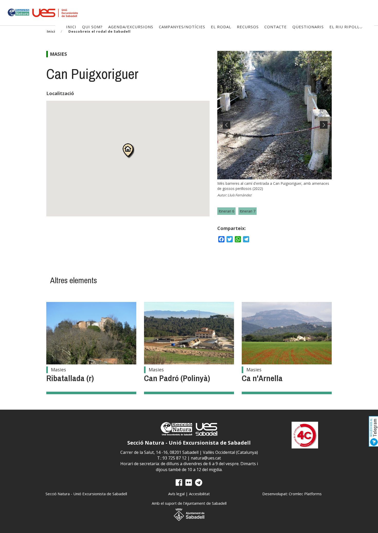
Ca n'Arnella (262, 378)
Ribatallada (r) (70, 378)
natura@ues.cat (206, 458)
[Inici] (18, 12)
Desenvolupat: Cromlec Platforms (292, 493)
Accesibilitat (199, 493)
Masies (58, 54)
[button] (128, 151)
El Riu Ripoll (344, 26)
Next (322, 129)
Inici (51, 31)
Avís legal (176, 493)
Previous (226, 129)
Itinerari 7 (247, 211)
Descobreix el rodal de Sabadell (99, 31)
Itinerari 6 (226, 211)
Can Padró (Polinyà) (177, 378)
